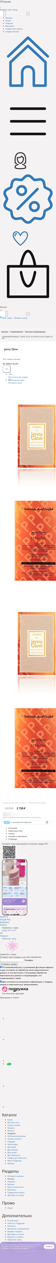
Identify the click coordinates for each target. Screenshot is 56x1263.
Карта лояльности (15, 1186)
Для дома (11, 1147)
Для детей (12, 1152)
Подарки (11, 1141)
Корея (10, 1119)
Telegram (4, 935)
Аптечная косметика (16, 1136)
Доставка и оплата (15, 1234)
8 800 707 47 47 (9, 930)
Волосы (10, 1130)
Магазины (11, 1189)
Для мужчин (12, 1149)
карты (15, 1192)
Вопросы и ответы (15, 1236)
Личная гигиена (14, 1138)
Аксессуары (12, 1144)
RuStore (3, 925)
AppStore (4, 916)
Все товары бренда (11, 359)
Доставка (15, 1195)
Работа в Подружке (16, 1223)
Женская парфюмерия (35, 331)
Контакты (11, 1226)
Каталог (4, 331)
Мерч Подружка (14, 1160)
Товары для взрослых (17, 1157)
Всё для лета (13, 1122)
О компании (12, 1220)
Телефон (29, 960)
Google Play (5, 919)
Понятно (49, 1247)
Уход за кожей (13, 1125)
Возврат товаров (14, 1231)
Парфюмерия (16, 331)
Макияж (10, 1127)
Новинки (11, 1181)
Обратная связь (9, 938)
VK (1, 933)
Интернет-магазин (15, 1176)
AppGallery (5, 922)
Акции (10, 1207)
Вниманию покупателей (18, 1228)
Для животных (13, 1155)
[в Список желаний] (6, 369)
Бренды (10, 1163)
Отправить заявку (9, 964)
